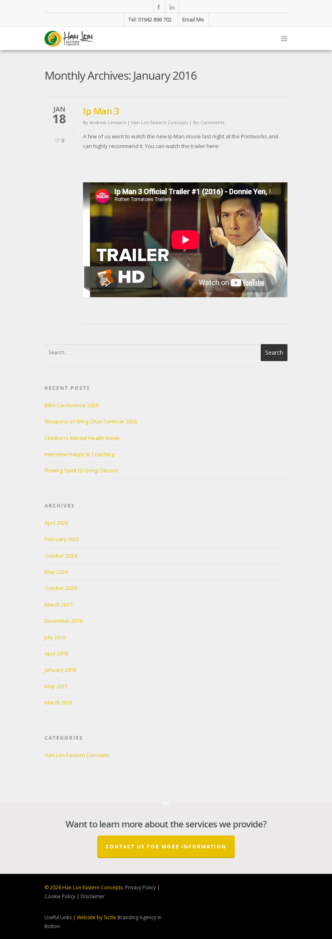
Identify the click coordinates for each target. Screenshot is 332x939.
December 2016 (64, 620)
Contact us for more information (166, 846)
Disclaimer (93, 896)
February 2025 (62, 539)
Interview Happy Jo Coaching (79, 454)
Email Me (193, 19)
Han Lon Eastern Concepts (159, 122)
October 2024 (61, 555)
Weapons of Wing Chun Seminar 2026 (91, 421)
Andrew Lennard (107, 122)
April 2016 (56, 653)
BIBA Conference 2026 (71, 405)
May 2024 (56, 571)
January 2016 (60, 669)
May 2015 (56, 686)
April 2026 (56, 523)
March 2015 (58, 702)
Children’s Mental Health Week (82, 438)
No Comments (208, 122)
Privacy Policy (140, 887)
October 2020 (61, 588)
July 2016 (55, 637)
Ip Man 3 (101, 111)
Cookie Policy (60, 896)
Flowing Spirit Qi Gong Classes (81, 470)
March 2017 (58, 604)
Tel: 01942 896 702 (150, 19)
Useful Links (58, 917)
